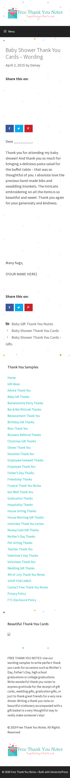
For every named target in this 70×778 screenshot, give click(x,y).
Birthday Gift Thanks (20, 422)
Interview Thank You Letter (25, 524)
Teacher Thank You (20, 549)
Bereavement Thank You (23, 416)
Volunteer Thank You (21, 562)
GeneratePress (59, 772)
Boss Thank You (17, 428)
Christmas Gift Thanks (21, 441)
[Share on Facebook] (10, 128)
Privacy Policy (16, 594)
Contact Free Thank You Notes (27, 587)
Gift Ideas (13, 384)
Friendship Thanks (19, 479)
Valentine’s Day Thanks (22, 555)
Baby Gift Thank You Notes (32, 323)
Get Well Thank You (20, 492)
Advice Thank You (19, 390)
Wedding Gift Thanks (21, 568)
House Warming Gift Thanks (25, 517)
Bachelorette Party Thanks (25, 403)
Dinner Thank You (19, 448)
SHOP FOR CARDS (19, 581)
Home (11, 378)
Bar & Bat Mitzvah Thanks (24, 409)
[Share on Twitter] (19, 128)
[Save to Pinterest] (28, 128)
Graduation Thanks (20, 498)
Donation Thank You (20, 454)
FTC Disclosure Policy (21, 600)
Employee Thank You (21, 467)
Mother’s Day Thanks (21, 536)
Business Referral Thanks (24, 435)
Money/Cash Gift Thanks (23, 530)
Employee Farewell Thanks (25, 460)
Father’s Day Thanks (20, 473)
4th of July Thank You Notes (26, 575)
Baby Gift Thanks (18, 397)
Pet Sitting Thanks (19, 543)
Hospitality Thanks (20, 505)
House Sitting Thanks (21, 511)
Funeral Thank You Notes (24, 486)
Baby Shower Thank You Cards (35, 330)
